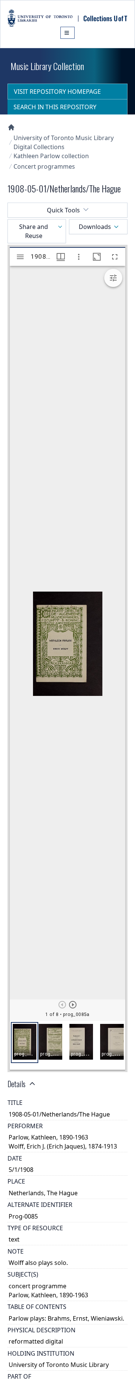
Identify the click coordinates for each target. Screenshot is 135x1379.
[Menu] (67, 33)
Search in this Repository (55, 107)
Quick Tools (63, 210)
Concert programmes (44, 166)
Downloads (95, 227)
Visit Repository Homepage (57, 91)
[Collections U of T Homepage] (11, 127)
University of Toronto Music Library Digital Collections (64, 142)
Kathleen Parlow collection (51, 156)
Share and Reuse (33, 231)
